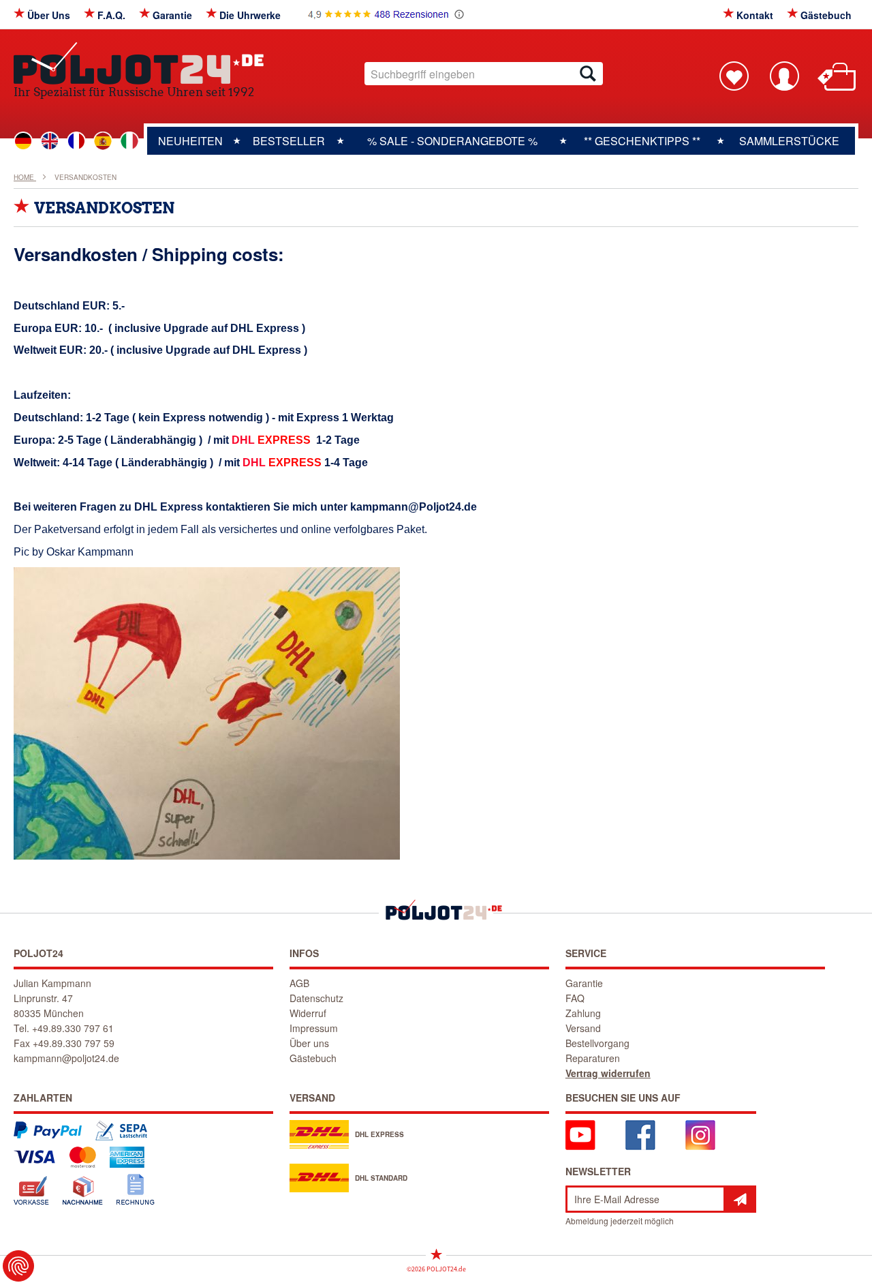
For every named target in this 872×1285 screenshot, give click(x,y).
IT (129, 141)
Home (25, 177)
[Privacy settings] (18, 1266)
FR (76, 141)
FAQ (575, 998)
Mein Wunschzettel (734, 76)
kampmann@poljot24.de (66, 1058)
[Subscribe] (739, 1199)
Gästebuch (826, 15)
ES (102, 141)
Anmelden (784, 76)
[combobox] (483, 73)
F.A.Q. (111, 15)
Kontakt (754, 15)
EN (49, 141)
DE (23, 141)
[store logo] (139, 63)
